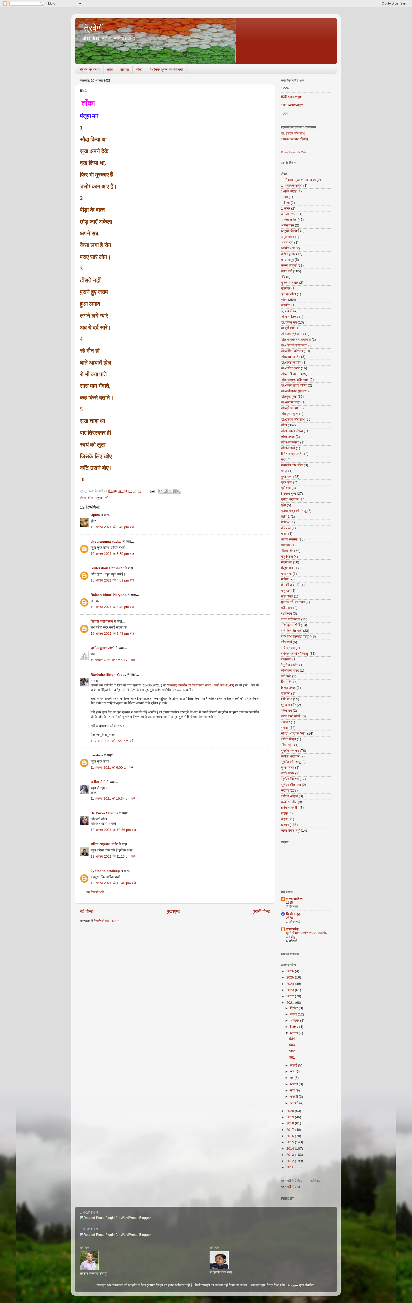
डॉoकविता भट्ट (290, 368)
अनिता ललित (289, 219)
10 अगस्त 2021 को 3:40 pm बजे (112, 527)
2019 (290, 1117)
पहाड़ (284, 471)
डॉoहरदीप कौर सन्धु (292, 419)
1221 (285, 114)
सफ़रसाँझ (292, 929)
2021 (290, 1002)
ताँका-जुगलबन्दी (290, 442)
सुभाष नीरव (287, 767)
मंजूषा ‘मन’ (101, 498)
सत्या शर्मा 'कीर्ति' (291, 716)
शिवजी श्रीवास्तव (102, 621)
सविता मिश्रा (288, 739)
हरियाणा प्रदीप (290, 807)
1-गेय (284, 197)
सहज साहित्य (294, 899)
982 (292, 1051)
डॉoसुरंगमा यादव (290, 402)
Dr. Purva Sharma (104, 813)
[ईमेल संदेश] (152, 491)
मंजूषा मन (286, 562)
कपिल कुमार (288, 254)
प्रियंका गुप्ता (288, 493)
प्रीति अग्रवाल (290, 499)
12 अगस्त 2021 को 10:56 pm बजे (113, 830)
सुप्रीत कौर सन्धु (290, 762)
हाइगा (284, 819)
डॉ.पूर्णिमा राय (289, 322)
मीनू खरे (285, 590)
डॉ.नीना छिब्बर (289, 317)
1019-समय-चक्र (292, 105)
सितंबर (294, 1027)
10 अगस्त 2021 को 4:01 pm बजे (112, 580)
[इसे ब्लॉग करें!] (165, 491)
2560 (289, 918)
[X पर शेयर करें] (169, 491)
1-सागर (285, 208)
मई (292, 1078)
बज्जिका (286, 528)
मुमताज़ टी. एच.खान (293, 602)
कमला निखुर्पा (289, 265)
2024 (290, 984)
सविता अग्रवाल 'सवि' (104, 844)
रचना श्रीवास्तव (290, 619)
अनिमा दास (287, 225)
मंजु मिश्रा (287, 556)
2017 (290, 1130)
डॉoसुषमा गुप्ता (289, 414)
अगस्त (294, 1033)
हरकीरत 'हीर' (289, 802)
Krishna (97, 755)
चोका (139, 69)
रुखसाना (286, 659)
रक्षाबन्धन (286, 613)
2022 (290, 996)
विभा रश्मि (286, 682)
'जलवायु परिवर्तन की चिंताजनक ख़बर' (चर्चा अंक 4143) (201, 685)
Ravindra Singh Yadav (108, 674)
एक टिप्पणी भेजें (95, 892)
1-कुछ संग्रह (289, 191)
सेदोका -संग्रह (289, 796)
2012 (290, 1161)
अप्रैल (294, 1084)
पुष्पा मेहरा (286, 477)
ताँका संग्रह (288, 436)
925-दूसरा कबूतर (291, 96)
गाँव (283, 277)
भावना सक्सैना (289, 539)
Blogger (292, 1285)
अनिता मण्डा (288, 214)
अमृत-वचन (287, 237)
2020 (290, 1111)
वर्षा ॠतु (286, 676)
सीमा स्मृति (287, 745)
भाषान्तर (285, 545)
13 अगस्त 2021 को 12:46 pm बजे (113, 883)
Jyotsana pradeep (105, 871)
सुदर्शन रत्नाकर (290, 750)
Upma (95, 515)
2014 (290, 1148)
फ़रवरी (294, 1096)
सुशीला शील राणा (291, 785)
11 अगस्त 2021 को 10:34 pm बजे (113, 798)
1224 (285, 88)
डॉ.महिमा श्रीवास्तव (292, 334)
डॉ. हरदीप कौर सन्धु (292, 133)
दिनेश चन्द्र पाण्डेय (292, 454)
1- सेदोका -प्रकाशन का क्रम (298, 180)
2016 (290, 1136)
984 (292, 1038)
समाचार (285, 722)
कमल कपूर (287, 260)
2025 (290, 977)
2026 (290, 971)
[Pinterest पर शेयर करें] (178, 491)
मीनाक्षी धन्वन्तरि (290, 585)
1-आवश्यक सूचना (291, 185)
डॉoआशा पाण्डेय (290, 357)
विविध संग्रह (288, 688)
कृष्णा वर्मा (286, 271)
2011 (290, 1167)
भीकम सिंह (287, 551)
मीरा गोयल (287, 596)
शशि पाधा (286, 699)
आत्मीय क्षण (288, 248)
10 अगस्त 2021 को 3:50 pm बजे (112, 554)
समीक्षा (284, 728)
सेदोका (124, 69)
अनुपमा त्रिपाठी (290, 231)
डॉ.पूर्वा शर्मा (287, 328)
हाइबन (285, 825)
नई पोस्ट (86, 911)
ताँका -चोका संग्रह (292, 431)
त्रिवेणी (93, 28)
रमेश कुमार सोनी (290, 625)
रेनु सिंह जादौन (289, 665)
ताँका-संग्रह (288, 448)
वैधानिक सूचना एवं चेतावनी (166, 69)
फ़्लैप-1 (285, 516)
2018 (290, 1123)
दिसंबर (294, 1008)
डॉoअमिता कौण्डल (292, 351)
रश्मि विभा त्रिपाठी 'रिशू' (295, 636)
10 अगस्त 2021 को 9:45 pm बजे (112, 633)
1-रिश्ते (285, 203)
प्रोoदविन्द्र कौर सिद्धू (293, 511)
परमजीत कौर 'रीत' (292, 465)
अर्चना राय (287, 242)
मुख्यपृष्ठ (173, 911)
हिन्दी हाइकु (293, 914)
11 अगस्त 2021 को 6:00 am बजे (112, 767)
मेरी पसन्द (286, 608)
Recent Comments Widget (294, 152)
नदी (283, 459)
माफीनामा (286, 574)
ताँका (110, 69)
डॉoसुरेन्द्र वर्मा (290, 408)
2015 (290, 1142)
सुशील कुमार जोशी (102, 648)
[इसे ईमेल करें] (160, 491)
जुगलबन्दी (286, 311)
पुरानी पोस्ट (261, 911)
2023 (290, 990)
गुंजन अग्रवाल (289, 282)
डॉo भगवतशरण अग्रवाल (296, 339)
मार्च (293, 1090)
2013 (290, 1155)
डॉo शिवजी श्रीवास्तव (294, 345)
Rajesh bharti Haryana (109, 595)
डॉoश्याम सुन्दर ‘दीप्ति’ (294, 385)
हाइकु (284, 813)
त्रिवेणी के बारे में (89, 69)
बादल (284, 534)
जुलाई (294, 1065)
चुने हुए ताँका (288, 294)
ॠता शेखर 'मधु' (290, 830)
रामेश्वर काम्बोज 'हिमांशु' (295, 139)
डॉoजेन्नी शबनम (290, 374)
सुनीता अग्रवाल (290, 756)
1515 (289, 902)
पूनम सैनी (286, 482)
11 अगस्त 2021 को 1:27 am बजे (112, 741)
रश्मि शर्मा (286, 642)
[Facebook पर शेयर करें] (174, 491)
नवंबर (294, 1014)
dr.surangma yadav (106, 541)
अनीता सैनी (98, 782)
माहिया (284, 579)
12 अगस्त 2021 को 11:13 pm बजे (113, 856)
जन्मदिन (285, 305)
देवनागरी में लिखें (290, 1187)
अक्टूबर (295, 1020)
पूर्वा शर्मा (286, 488)
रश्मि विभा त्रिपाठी (291, 631)
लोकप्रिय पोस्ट (290, 670)
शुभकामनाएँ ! (288, 705)
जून (292, 1071)
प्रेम (283, 505)
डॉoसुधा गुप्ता (289, 396)
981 (292, 1057)
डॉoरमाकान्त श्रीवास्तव (295, 379)
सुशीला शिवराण (290, 779)
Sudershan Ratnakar (107, 568)
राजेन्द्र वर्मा (288, 648)
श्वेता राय (286, 710)
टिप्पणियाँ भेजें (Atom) (107, 921)
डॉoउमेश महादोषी (291, 362)
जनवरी (294, 1103)
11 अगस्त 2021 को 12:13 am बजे (113, 660)
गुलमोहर (285, 288)
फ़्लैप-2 (285, 522)
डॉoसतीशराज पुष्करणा (294, 391)
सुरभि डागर (287, 773)
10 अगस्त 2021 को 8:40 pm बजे (112, 607)
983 (292, 1045)
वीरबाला (285, 693)
